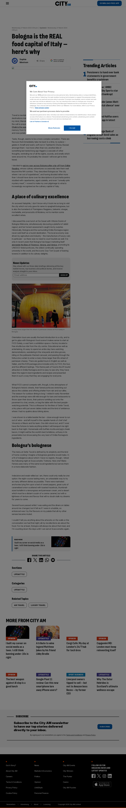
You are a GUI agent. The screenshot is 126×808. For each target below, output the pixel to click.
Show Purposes (54, 128)
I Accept (72, 128)
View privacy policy (42, 108)
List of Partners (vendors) (39, 121)
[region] (64, 107)
